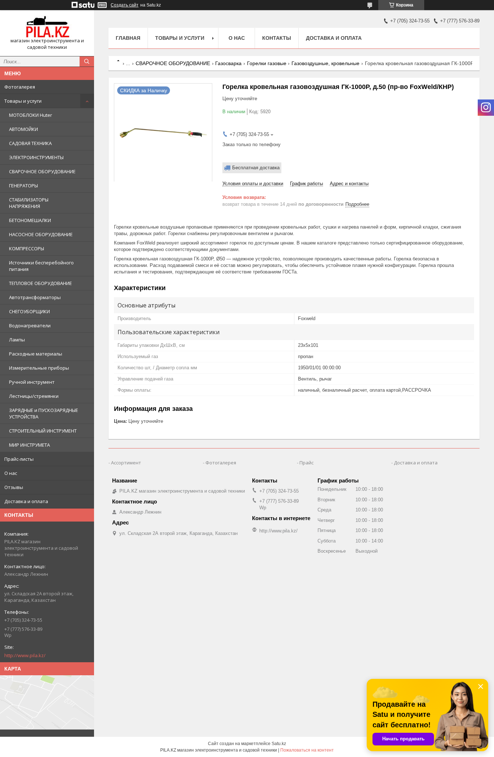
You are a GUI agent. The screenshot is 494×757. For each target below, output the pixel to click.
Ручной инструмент (32, 382)
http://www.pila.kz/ (25, 655)
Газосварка (228, 63)
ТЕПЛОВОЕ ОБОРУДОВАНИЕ (40, 283)
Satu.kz (279, 743)
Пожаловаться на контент (307, 750)
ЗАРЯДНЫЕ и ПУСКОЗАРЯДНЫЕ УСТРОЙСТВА (43, 413)
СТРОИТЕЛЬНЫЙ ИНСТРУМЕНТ (43, 431)
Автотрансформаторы (35, 297)
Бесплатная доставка (256, 167)
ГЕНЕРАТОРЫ (23, 185)
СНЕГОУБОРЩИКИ (29, 311)
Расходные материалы (35, 353)
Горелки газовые (266, 63)
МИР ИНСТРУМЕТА (29, 445)
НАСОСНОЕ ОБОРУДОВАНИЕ (41, 234)
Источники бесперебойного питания (41, 265)
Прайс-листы (19, 459)
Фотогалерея (19, 87)
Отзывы (13, 487)
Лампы (17, 339)
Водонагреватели (30, 325)
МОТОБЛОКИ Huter (30, 115)
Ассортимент (126, 462)
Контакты (276, 38)
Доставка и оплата (26, 501)
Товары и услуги (23, 101)
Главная (128, 38)
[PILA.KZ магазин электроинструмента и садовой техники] (47, 27)
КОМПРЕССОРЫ (26, 248)
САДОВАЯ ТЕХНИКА (30, 143)
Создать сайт (125, 5)
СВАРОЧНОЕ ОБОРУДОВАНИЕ (42, 171)
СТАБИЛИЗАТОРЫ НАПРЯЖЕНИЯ (28, 202)
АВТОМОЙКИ (23, 129)
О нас (10, 473)
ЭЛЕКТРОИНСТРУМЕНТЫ (36, 157)
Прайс (306, 462)
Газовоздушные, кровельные (325, 63)
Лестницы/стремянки (34, 396)
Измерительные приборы (39, 368)
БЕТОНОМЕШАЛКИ (30, 220)
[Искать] (87, 61)
